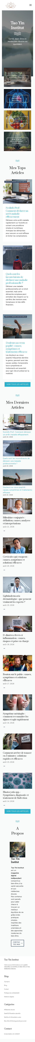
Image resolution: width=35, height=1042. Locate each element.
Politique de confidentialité (11, 993)
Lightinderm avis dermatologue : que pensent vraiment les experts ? (17, 599)
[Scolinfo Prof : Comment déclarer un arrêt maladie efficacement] (17, 422)
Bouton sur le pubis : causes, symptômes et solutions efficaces (17, 677)
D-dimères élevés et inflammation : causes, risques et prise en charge (16, 638)
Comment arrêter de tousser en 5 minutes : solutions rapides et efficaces (17, 755)
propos (7, 982)
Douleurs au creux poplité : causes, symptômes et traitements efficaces (16, 347)
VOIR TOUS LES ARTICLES (17, 384)
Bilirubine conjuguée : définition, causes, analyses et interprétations (16, 520)
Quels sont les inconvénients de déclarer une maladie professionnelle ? (17, 278)
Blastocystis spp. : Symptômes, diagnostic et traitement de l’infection (16, 795)
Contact (6, 989)
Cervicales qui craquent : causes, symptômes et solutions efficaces (15, 559)
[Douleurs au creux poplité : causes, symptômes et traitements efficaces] (17, 477)
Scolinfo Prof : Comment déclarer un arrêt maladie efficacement (17, 212)
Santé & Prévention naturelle (12, 1013)
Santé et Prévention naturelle (15, 181)
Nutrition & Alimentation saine (12, 1017)
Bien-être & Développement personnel (15, 1021)
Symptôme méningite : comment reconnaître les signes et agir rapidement (16, 716)
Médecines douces (9, 1010)
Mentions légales (9, 997)
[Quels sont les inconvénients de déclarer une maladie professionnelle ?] (17, 448)
